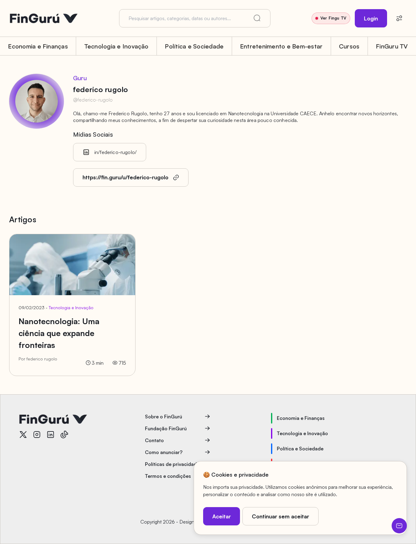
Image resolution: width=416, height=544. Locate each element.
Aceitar (221, 516)
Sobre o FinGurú (163, 416)
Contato (154, 440)
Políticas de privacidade (172, 464)
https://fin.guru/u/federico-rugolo (125, 177)
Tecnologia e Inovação (116, 46)
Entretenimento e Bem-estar (281, 46)
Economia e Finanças (38, 46)
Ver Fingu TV (333, 18)
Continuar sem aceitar (280, 516)
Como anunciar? (163, 452)
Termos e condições (168, 476)
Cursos (349, 46)
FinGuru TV (392, 46)
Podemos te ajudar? (399, 525)
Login (371, 18)
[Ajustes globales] (399, 18)
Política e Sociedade (194, 46)
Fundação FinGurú (166, 428)
